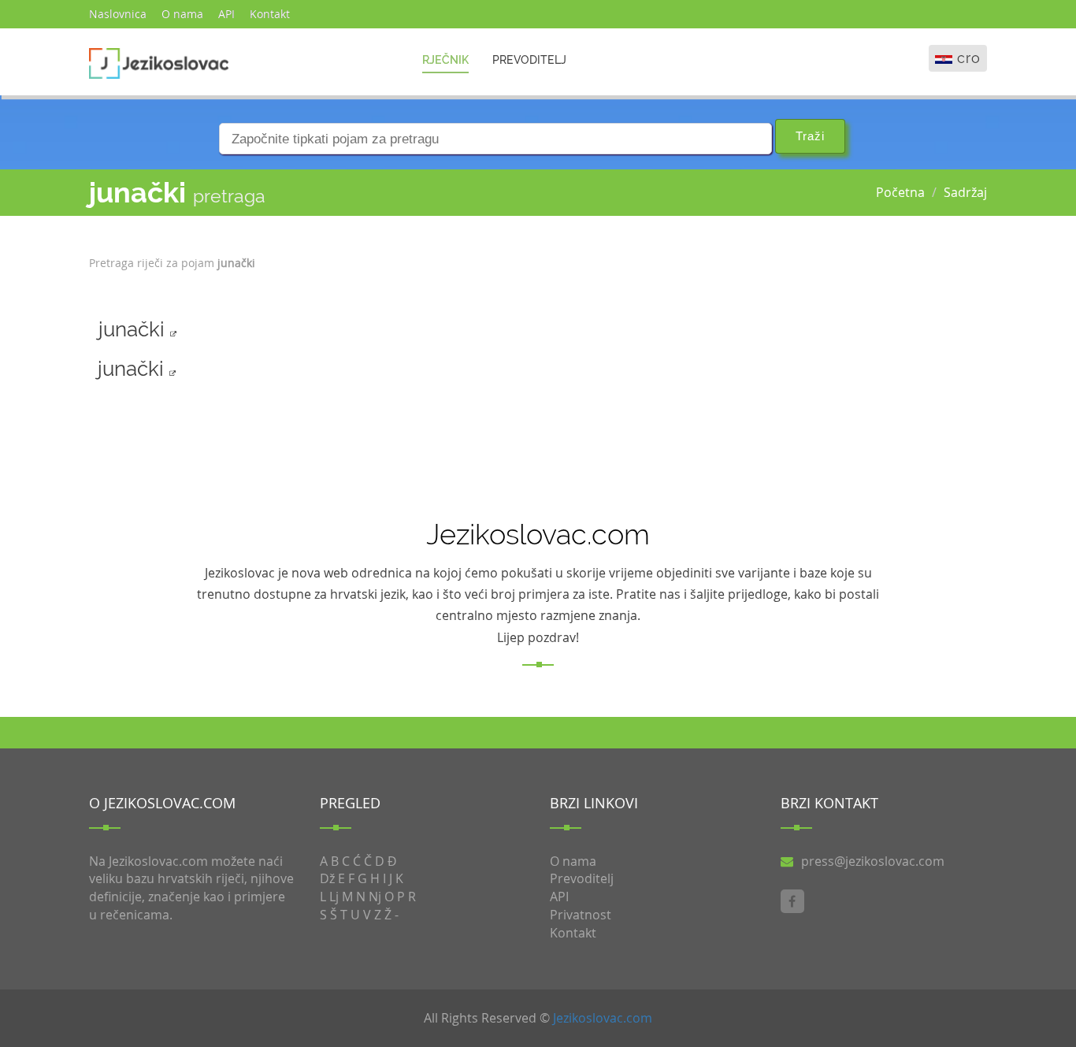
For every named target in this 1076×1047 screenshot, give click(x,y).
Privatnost (580, 914)
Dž (327, 878)
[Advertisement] (913, 342)
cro (969, 58)
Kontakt (270, 13)
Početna (900, 192)
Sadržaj (965, 192)
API (226, 13)
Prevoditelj (529, 60)
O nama (182, 13)
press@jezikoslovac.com (872, 861)
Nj (375, 896)
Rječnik (445, 60)
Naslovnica (118, 13)
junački (134, 329)
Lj (334, 896)
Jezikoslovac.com (602, 1018)
